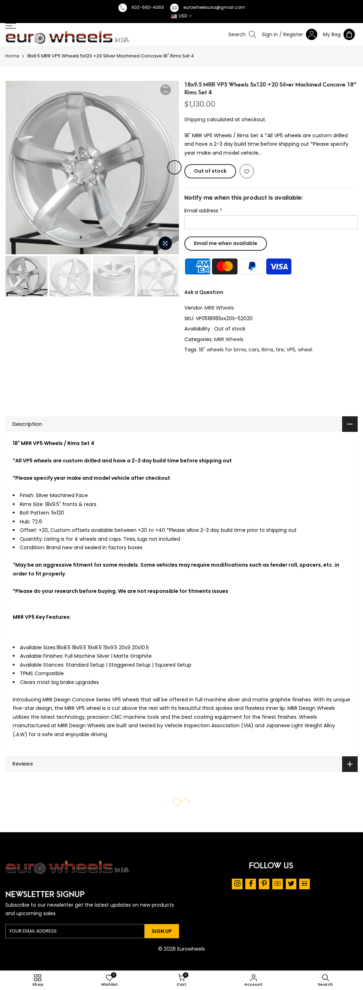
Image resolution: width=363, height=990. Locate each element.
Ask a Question (203, 292)
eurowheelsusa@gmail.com (214, 7)
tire (280, 349)
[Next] (174, 167)
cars (253, 349)
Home (12, 55)
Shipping (194, 119)
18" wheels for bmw (222, 349)
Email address (203, 210)
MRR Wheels (219, 307)
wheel (305, 349)
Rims (267, 349)
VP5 (290, 349)
